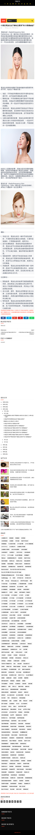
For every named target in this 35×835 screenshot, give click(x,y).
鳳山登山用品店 (5, 569)
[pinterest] (27, 3)
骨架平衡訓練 (12, 717)
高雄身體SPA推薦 (5, 775)
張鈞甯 (3, 666)
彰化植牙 (30, 666)
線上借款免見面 (10, 695)
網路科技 (26, 692)
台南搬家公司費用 (5, 549)
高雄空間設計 (4, 763)
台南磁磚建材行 (20, 626)
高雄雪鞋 (27, 780)
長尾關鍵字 (26, 555)
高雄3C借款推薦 (20, 717)
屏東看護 (11, 658)
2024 (4, 407)
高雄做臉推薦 (21, 726)
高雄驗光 (20, 783)
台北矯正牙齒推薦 (24, 609)
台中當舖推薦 (4, 603)
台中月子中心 (4, 546)
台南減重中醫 (4, 626)
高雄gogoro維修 (5, 720)
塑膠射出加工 (7, 312)
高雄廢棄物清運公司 (11, 558)
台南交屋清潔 (23, 612)
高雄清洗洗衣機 (19, 752)
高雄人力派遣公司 (16, 310)
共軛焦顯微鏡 (12, 589)
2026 (4, 402)
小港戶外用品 (19, 552)
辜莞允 (9, 706)
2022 (4, 445)
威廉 (12, 652)
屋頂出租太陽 (22, 655)
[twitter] (8, 3)
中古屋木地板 (4, 583)
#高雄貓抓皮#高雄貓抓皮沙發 (8, 575)
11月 (5, 411)
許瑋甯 (30, 700)
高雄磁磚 (29, 760)
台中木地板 (11, 598)
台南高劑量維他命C (6, 643)
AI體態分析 (27, 575)
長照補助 (20, 712)
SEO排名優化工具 (15, 580)
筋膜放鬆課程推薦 (14, 689)
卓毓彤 (15, 592)
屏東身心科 (25, 658)
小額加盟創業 (27, 552)
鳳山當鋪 (12, 789)
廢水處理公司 (26, 663)
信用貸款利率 (12, 586)
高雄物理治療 (13, 755)
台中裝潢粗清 (20, 603)
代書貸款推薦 (4, 586)
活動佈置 (24, 683)
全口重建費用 (4, 589)
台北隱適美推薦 (5, 612)
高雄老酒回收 (26, 766)
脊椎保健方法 (14, 697)
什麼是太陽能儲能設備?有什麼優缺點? (14, 425)
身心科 (17, 703)
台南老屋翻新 (4, 632)
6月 (5, 413)
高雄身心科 (26, 772)
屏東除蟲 (3, 660)
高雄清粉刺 (23, 312)
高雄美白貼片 (4, 766)
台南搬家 (11, 540)
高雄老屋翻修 (10, 563)
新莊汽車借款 (4, 675)
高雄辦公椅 (12, 777)
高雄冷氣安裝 (24, 310)
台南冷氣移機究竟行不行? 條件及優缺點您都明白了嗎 (16, 529)
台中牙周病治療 (28, 600)
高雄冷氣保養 (14, 729)
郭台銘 (19, 709)
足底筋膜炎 (11, 703)
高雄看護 (3, 563)
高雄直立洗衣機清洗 (14, 760)
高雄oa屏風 (13, 720)
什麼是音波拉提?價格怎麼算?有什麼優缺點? (16, 432)
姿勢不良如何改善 (5, 652)
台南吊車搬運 (4, 618)
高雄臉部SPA (12, 769)
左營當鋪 (23, 660)
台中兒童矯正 (14, 595)
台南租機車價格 (29, 626)
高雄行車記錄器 (20, 769)
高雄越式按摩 (19, 772)
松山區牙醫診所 (29, 675)
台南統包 (30, 629)
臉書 (10, 700)
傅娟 (26, 586)
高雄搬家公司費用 (14, 743)
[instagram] (13, 3)
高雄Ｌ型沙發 (22, 786)
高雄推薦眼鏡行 (5, 743)
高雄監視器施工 (5, 760)
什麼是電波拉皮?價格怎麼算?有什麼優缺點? (16, 430)
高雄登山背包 (15, 757)
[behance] (19, 3)
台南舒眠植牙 (4, 552)
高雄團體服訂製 (23, 732)
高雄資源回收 (11, 772)
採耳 (19, 669)
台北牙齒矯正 (15, 609)
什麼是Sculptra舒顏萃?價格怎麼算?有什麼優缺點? (18, 437)
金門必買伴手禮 (12, 712)
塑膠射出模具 (10, 646)
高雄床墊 (20, 740)
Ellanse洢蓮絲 (5, 578)
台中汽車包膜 (12, 600)
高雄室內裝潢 (28, 737)
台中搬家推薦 (4, 598)
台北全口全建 (12, 606)
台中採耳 (21, 595)
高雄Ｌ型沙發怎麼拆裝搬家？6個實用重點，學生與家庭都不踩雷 (21, 515)
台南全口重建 (12, 615)
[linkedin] (10, 3)
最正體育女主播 (12, 675)
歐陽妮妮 (12, 680)
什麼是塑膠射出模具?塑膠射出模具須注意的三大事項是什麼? (19, 416)
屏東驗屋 (9, 660)
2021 (4, 447)
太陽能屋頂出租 (13, 649)
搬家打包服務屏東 (26, 669)
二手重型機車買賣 (22, 583)
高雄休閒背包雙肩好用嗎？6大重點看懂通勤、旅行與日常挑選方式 (22, 493)
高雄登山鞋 (22, 757)
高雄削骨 (29, 729)
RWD (2, 580)
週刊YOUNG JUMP (22, 706)
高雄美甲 (19, 763)
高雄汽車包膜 (26, 746)
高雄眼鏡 (23, 760)
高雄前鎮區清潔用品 (6, 732)
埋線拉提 (30, 643)
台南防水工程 (20, 638)
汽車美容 (11, 683)
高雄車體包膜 (14, 775)
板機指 (3, 677)
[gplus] (16, 3)
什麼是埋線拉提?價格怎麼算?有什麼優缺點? (16, 428)
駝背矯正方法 (4, 717)
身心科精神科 (24, 703)
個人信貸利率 (20, 586)
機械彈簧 (26, 677)
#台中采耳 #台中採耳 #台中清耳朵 (17, 569)
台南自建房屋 (4, 635)
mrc (31, 580)
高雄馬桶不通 (20, 566)
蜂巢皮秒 (25, 700)
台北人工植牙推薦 (29, 603)
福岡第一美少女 (5, 689)
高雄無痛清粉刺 (5, 755)
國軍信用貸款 (15, 643)
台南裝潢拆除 (12, 635)
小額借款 (9, 655)
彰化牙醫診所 (4, 669)
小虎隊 (25, 652)
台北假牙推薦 (4, 606)
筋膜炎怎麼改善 (5, 692)
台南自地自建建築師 (21, 632)
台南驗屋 (23, 640)
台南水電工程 (4, 623)
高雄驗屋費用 (4, 786)
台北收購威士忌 (20, 606)
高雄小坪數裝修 (12, 740)
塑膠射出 (3, 646)
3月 (5, 442)
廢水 (15, 663)
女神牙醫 (25, 649)
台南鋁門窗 (4, 638)
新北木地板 (18, 672)
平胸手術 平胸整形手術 (7, 663)
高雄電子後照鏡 (5, 783)
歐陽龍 (23, 680)
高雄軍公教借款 (5, 777)
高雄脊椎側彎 (4, 769)
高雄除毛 (15, 780)
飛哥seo (25, 715)
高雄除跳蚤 (4, 566)
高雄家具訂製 (4, 740)
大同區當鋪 (17, 646)
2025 (4, 404)
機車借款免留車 (5, 680)
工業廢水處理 (16, 660)
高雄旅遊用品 (23, 743)
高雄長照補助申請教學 (6, 780)
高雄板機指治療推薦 (6, 746)
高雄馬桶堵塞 (28, 566)
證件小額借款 (4, 703)
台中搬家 (27, 595)
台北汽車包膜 (29, 606)
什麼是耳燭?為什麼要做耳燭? (12, 423)
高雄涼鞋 (12, 752)
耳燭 (8, 697)
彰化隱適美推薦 (12, 669)
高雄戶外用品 (27, 558)
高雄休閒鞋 (20, 723)
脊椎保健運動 (22, 697)
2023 (4, 409)
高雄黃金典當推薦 (13, 786)
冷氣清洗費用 (26, 589)
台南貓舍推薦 (20, 635)
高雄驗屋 (17, 538)
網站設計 (20, 692)
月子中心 (3, 555)
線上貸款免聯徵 (19, 695)
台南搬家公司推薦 (21, 546)
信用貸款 (23, 538)
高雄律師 (20, 558)
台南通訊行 (11, 552)
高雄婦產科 (11, 737)
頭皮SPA (12, 715)
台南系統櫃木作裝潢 (21, 629)
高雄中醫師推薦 (5, 723)
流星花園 (30, 683)
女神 (20, 649)
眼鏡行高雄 (20, 686)
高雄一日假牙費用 (22, 720)
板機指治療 (9, 677)
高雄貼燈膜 (4, 772)
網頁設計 (3, 695)
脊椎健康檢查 (4, 700)
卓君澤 (10, 592)
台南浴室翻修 (20, 623)
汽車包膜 (17, 540)
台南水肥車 (23, 620)
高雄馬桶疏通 (13, 783)
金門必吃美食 (4, 712)
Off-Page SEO (20, 578)
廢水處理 (20, 663)
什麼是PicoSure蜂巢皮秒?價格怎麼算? (14, 419)
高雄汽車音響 (23, 749)
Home (3, 21)
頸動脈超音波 (19, 715)
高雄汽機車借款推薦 (16, 746)
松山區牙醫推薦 (18, 555)
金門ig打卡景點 (26, 709)
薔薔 (20, 700)
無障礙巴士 (4, 686)
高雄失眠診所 (4, 737)
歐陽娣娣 (18, 680)
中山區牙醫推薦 (12, 583)
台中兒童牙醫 (20, 543)
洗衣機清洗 (17, 683)
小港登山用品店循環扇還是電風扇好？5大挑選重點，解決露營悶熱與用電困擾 (22, 523)
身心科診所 (4, 706)
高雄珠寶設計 (21, 755)
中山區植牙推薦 (11, 543)
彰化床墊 (24, 666)
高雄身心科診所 (18, 563)
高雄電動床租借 (11, 566)
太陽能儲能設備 (5, 649)
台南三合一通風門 (14, 612)
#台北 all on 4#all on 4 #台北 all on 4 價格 (11, 572)
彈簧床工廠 (9, 666)
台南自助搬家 (24, 549)
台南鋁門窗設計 (11, 638)
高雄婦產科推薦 (19, 737)
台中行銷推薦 (12, 603)
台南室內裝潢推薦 (21, 618)
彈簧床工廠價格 (16, 666)
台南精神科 (4, 629)
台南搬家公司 (4, 538)
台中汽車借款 (4, 600)
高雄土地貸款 (14, 735)
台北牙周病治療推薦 (6, 609)
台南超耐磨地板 (28, 635)
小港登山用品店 (18, 652)
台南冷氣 (19, 615)
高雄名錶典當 (15, 732)
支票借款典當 (11, 672)
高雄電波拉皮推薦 (5, 310)
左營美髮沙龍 (30, 312)
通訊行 (14, 706)
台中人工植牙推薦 (5, 595)
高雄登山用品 (19, 560)
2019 (4, 451)
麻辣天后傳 (18, 789)
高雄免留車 (28, 726)
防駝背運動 (26, 712)
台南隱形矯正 (28, 638)
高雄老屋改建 (18, 766)
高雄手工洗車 (27, 740)
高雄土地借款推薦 (5, 735)
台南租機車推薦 (15, 312)
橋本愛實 (20, 677)
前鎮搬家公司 (4, 592)
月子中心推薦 (10, 555)
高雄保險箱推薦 (5, 726)
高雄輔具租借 (27, 563)
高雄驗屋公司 (27, 783)
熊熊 (9, 686)
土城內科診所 (23, 643)
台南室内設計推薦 (5, 620)
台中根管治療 (28, 598)
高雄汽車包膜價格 (5, 749)
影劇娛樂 (11, 538)
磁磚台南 (27, 686)
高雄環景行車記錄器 (6, 757)
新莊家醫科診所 (26, 672)
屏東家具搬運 (4, 658)
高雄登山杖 (11, 560)
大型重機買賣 (25, 646)
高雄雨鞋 (21, 780)
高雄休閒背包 (13, 723)
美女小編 (27, 695)
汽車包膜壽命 (4, 683)
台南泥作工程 (12, 623)
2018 (4, 454)
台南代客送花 (4, 615)
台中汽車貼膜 (20, 600)
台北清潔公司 (12, 546)
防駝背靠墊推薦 (5, 715)
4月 (5, 439)
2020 (4, 449)
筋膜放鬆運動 (23, 689)
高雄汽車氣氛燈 (14, 749)
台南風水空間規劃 (15, 640)
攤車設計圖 (4, 672)
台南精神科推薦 (11, 629)
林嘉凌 (14, 677)
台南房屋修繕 (4, 540)
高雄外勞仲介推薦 (23, 735)
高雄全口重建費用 (5, 729)
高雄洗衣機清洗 (5, 752)
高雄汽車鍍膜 (4, 560)
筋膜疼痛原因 (13, 692)
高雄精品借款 (12, 763)
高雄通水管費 (20, 777)
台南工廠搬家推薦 (15, 620)
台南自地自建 (12, 632)
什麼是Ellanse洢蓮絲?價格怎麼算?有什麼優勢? (16, 434)
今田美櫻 (30, 583)
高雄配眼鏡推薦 (28, 777)
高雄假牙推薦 (13, 726)
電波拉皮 (16, 28)
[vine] (22, 3)
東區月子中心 (21, 675)
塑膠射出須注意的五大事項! (11, 421)
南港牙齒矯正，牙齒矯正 (24, 592)
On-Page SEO (28, 578)
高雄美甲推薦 (26, 763)
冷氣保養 (19, 589)
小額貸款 (15, 655)
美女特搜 (3, 697)
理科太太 (14, 686)
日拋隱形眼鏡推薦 (5, 314)
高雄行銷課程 (29, 769)
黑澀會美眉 (25, 789)
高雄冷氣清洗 (22, 729)
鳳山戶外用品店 (5, 789)
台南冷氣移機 (26, 615)
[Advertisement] (17, 382)
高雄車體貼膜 (22, 775)
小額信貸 (3, 655)
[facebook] (5, 3)
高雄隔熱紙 (4, 543)
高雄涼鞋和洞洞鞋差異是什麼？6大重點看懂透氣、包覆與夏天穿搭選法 (22, 471)
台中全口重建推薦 (29, 543)
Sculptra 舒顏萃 (24, 580)
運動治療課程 (13, 709)
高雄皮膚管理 (27, 560)
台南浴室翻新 (28, 623)
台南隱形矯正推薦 (5, 640)
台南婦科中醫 (12, 618)
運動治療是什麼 (5, 709)
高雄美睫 (11, 766)
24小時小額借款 (19, 575)
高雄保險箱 (27, 723)
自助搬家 (15, 700)
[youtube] (24, 3)
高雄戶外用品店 (24, 540)
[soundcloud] (30, 3)
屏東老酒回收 (18, 658)
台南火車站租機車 (15, 549)
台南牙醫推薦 (12, 626)
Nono (14, 578)
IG (10, 578)
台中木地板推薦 (19, 598)
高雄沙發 (30, 749)
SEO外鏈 (7, 580)
